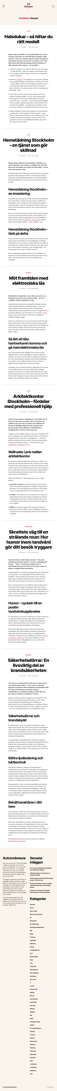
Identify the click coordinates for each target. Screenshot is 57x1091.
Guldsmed (33, 966)
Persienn (32, 1035)
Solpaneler (33, 1054)
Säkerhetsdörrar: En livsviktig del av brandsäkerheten (28, 665)
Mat (31, 1015)
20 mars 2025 (34, 47)
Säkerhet (28, 272)
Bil (30, 917)
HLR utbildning (34, 973)
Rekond (32, 1038)
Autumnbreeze (12, 1087)
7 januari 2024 (34, 412)
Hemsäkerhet (34, 969)
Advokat (32, 904)
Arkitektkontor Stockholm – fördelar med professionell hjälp (28, 401)
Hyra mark (33, 979)
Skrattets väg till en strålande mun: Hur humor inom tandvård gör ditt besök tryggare (28, 539)
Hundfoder (33, 976)
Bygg (28, 391)
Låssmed (32, 1005)
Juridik (32, 986)
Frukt (31, 960)
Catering (32, 937)
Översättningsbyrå (35, 1028)
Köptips (32, 992)
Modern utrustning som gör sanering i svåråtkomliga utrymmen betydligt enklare (41, 885)
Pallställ (32, 1031)
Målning (32, 1012)
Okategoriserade (35, 1021)
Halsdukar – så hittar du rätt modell (28, 39)
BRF (31, 930)
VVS (31, 1074)
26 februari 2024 (34, 288)
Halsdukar (19, 79)
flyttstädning (34, 956)
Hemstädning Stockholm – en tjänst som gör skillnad (28, 145)
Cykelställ (33, 940)
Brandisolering (34, 924)
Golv (31, 963)
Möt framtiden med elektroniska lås (28, 280)
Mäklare (32, 1008)
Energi (32, 947)
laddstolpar (33, 1002)
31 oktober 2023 (34, 675)
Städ (28, 134)
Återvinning (33, 911)
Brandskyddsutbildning (37, 927)
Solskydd (33, 1057)
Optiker (32, 1025)
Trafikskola (33, 1067)
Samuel (24, 47)
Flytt (31, 953)
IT (30, 982)
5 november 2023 (34, 552)
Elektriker (33, 943)
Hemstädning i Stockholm (30, 220)
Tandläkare (28, 526)
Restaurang (33, 1041)
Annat (32, 908)
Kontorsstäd (33, 989)
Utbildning (33, 1070)
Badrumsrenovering (36, 914)
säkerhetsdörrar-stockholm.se (17, 841)
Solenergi (33, 1051)
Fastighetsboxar (35, 950)
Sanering (32, 1048)
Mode (28, 31)
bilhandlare (33, 921)
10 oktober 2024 (34, 155)
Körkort (32, 995)
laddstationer (34, 999)
